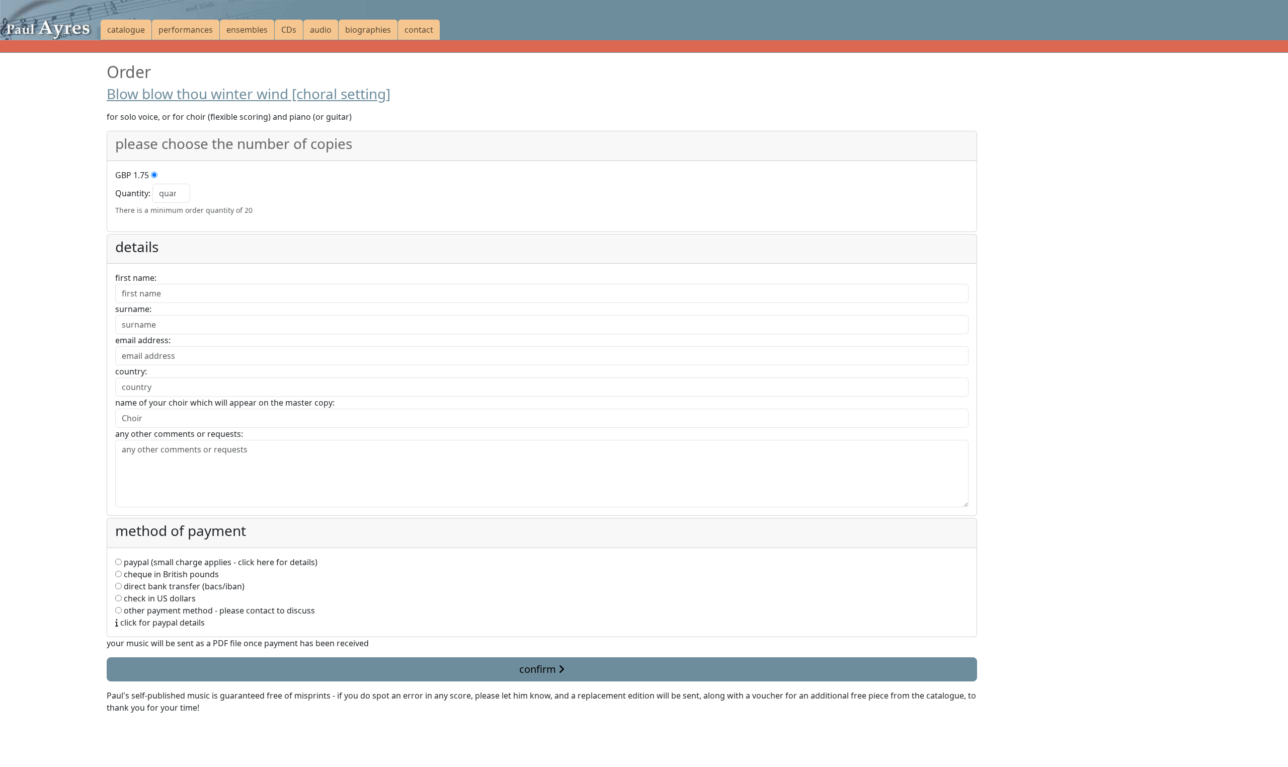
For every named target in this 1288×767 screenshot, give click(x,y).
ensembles (247, 29)
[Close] (113, 732)
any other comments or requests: (179, 433)
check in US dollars (159, 598)
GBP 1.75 (132, 175)
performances (185, 29)
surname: (133, 309)
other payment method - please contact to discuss (218, 610)
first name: (135, 277)
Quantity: (132, 193)
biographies (368, 29)
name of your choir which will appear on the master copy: (225, 402)
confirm (538, 669)
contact (419, 29)
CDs (288, 29)
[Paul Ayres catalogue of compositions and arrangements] (50, 20)
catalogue (126, 29)
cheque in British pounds (170, 574)
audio (321, 29)
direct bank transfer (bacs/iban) (183, 586)
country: (131, 371)
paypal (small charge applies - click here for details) (219, 562)
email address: (143, 340)
